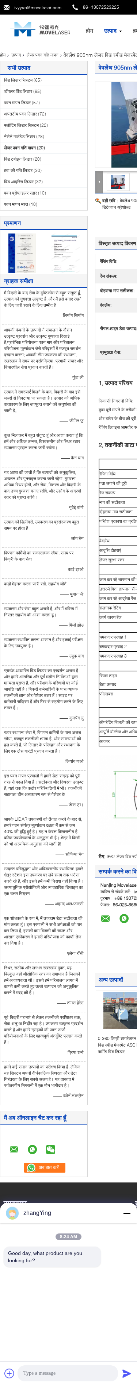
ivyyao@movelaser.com (37, 7)
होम (89, 30)
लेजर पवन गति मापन (42, 55)
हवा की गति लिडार (18, 170)
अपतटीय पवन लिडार (20, 114)
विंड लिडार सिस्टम (18, 80)
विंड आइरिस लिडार (19, 181)
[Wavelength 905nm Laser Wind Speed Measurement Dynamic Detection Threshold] (118, 181)
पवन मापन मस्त (16, 204)
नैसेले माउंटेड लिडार (19, 136)
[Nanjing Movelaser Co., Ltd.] (40, 28)
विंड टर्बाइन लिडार (18, 159)
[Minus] (126, 1213)
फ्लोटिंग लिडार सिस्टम (21, 125)
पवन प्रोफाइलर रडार (20, 193)
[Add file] (9, 1373)
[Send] (127, 1373)
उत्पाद (110, 30)
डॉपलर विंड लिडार (18, 91)
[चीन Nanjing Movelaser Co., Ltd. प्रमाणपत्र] (22, 252)
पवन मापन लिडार (17, 102)
